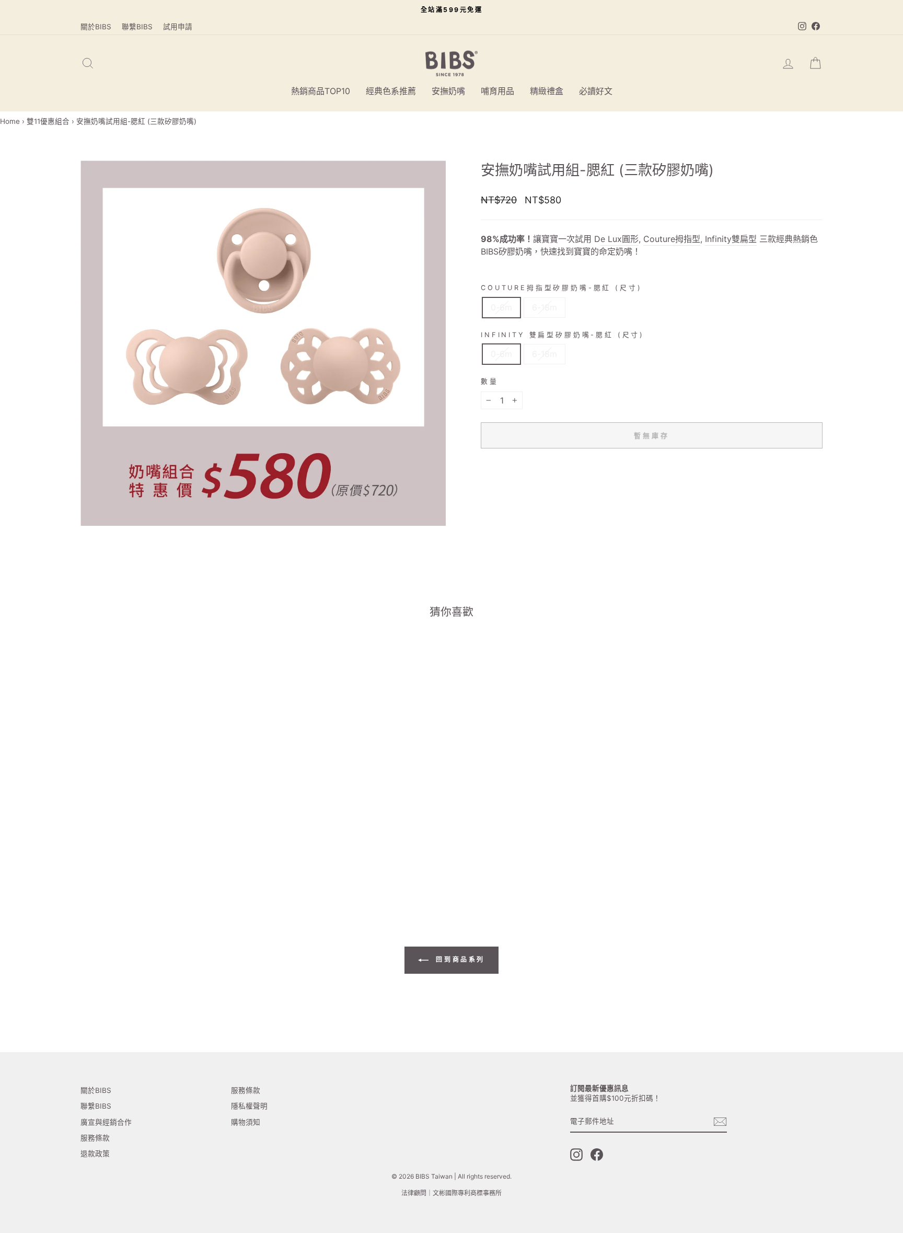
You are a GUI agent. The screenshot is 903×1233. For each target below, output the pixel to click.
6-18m (544, 307)
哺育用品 (497, 91)
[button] (149, 844)
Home (10, 121)
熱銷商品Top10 (320, 91)
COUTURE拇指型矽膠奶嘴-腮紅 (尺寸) (561, 288)
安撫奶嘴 (448, 91)
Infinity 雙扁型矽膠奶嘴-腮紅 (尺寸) (562, 335)
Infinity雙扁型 (731, 239)
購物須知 (245, 1122)
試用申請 (177, 26)
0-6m (501, 307)
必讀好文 (595, 91)
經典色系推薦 (391, 91)
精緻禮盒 (546, 91)
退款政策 (95, 1153)
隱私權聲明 (249, 1106)
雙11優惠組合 (48, 121)
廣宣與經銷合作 (106, 1122)
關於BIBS (95, 26)
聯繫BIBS (137, 26)
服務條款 (95, 1138)
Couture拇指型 (671, 239)
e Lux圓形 (619, 239)
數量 (490, 381)
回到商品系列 (459, 959)
